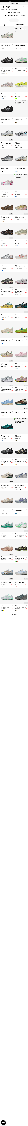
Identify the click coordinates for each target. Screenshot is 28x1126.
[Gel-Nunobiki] (21, 231)
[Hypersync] (21, 182)
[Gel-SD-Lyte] (7, 596)
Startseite (2, 9)
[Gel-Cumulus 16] (21, 34)
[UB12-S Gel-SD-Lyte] (21, 547)
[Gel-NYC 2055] (21, 59)
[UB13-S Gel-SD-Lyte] (7, 305)
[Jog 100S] (7, 59)
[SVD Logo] (6, 7)
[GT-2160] (7, 34)
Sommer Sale (8, 9)
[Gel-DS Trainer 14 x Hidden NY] (7, 524)
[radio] (2, 25)
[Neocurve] (7, 108)
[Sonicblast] (21, 84)
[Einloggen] (23, 7)
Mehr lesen (22, 15)
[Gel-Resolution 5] (21, 157)
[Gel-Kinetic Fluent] (7, 450)
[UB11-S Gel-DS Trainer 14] (21, 426)
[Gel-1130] (21, 108)
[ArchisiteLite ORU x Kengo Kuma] (21, 256)
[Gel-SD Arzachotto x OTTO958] (7, 426)
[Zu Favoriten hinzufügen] (12, 44)
